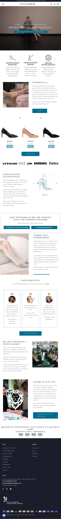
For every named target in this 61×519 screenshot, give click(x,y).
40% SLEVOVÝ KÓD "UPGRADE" (30, 31)
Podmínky (35, 453)
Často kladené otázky (8, 450)
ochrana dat (35, 448)
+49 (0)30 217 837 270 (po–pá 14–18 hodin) (16, 227)
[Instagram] (7, 489)
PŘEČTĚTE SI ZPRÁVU (30, 333)
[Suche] (54, 4)
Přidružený (5, 459)
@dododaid (49, 319)
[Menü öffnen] (3, 4)
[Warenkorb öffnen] (58, 4)
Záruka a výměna (7, 453)
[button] (4, 515)
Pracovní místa (6, 467)
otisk (33, 450)
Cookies (34, 456)
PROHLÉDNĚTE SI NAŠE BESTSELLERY (45, 415)
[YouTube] (10, 489)
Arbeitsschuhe (6, 464)
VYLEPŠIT (40, 110)
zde (20, 203)
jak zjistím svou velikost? (9, 448)
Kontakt (5, 470)
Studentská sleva (7, 456)
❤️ (48, 283)
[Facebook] (3, 489)
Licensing (5, 461)
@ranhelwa (12, 323)
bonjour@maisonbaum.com (44, 227)
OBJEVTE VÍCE (30, 153)
